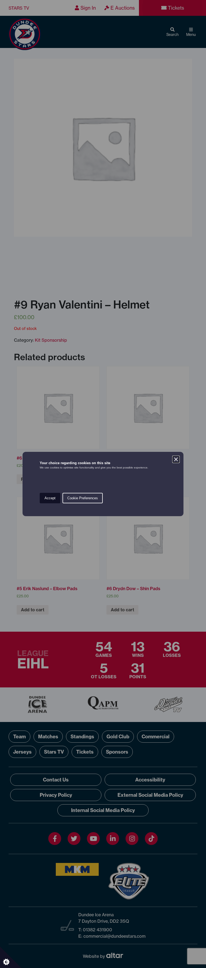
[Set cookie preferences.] (10, 957)
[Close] (176, 459)
